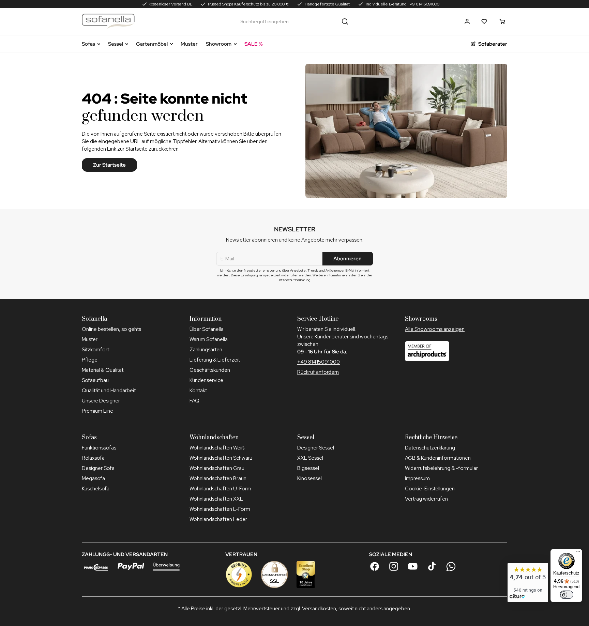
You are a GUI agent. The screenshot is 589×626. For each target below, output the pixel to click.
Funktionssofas (99, 447)
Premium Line (97, 411)
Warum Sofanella (209, 339)
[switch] (566, 595)
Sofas (88, 44)
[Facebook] (374, 566)
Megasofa (93, 478)
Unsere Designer (101, 400)
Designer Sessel (315, 447)
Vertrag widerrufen (426, 498)
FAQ (194, 400)
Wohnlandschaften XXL (216, 498)
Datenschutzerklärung (430, 447)
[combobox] (289, 21)
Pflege (89, 359)
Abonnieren (347, 258)
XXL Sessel (310, 458)
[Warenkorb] (502, 21)
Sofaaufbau (95, 380)
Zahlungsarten (206, 349)
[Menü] (578, 553)
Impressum (417, 478)
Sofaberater (492, 44)
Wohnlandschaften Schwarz (221, 458)
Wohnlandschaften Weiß (217, 447)
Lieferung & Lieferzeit (215, 359)
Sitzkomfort (95, 349)
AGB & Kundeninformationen (438, 458)
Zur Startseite (109, 165)
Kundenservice (206, 380)
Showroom (218, 44)
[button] (467, 21)
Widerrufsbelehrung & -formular (441, 468)
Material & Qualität (102, 370)
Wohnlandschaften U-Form (220, 488)
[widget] (528, 582)
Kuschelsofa (95, 488)
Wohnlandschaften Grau (217, 468)
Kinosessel (309, 478)
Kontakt (198, 390)
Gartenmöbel (152, 44)
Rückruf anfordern (318, 372)
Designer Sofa (98, 468)
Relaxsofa (93, 458)
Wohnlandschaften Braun (218, 478)
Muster (189, 44)
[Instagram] (393, 566)
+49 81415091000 (318, 361)
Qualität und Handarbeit (109, 390)
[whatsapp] (450, 566)
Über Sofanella (207, 329)
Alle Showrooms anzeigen (435, 329)
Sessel (115, 44)
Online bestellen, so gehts (111, 329)
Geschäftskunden (210, 370)
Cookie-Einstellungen (430, 488)
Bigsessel (308, 468)
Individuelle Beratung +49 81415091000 (402, 4)
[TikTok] (431, 566)
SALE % (253, 44)
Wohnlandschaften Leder (218, 519)
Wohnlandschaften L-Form (220, 509)
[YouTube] (412, 566)
